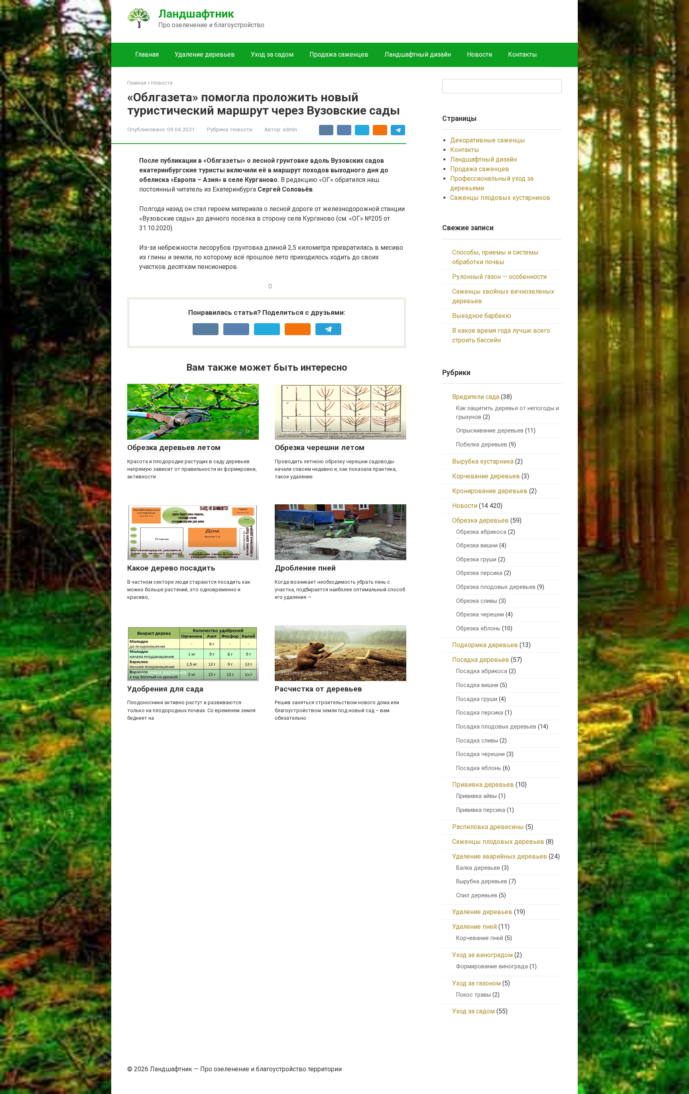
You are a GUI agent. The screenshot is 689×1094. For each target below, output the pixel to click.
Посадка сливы (477, 740)
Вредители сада (475, 397)
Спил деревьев (476, 895)
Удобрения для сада (165, 688)
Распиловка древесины (488, 827)
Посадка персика (479, 712)
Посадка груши (476, 699)
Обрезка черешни (480, 614)
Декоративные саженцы (487, 140)
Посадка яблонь (478, 768)
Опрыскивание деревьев (490, 430)
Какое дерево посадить (171, 568)
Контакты (522, 54)
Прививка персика (480, 810)
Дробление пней (305, 568)
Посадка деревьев (480, 660)
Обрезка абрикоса (481, 532)
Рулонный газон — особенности (499, 276)
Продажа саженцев (338, 54)
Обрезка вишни (477, 545)
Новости (479, 54)
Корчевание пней (479, 938)
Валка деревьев (478, 868)
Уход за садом (272, 54)
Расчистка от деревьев (318, 688)
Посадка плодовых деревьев (496, 726)
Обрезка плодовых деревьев (495, 587)
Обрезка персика (479, 573)
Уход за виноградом (482, 955)
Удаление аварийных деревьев (499, 856)
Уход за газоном (476, 983)
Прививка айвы (476, 796)
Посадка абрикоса (481, 671)
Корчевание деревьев (486, 476)
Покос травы (473, 994)
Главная (147, 54)
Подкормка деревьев (485, 645)
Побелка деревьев (481, 444)
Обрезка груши (476, 559)
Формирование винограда (492, 966)
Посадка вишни (477, 685)
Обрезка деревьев (480, 520)
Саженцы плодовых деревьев (498, 841)
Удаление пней (474, 926)
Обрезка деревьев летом (173, 447)
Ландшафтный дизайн (417, 54)
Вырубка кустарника (483, 461)
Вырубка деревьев (481, 881)
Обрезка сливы (476, 601)
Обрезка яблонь (478, 628)
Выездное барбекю (481, 316)
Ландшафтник (196, 13)
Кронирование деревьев (490, 491)
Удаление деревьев (205, 54)
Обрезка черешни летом (319, 447)
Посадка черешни (480, 754)
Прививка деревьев (483, 784)
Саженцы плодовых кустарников (500, 197)
